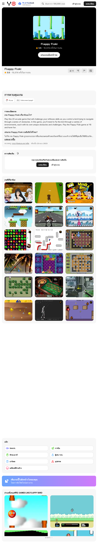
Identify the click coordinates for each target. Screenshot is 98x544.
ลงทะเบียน (90, 4)
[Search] (42, 3)
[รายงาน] (84, 70)
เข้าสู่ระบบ (76, 4)
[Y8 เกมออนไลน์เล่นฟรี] (11, 4)
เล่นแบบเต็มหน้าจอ (49, 55)
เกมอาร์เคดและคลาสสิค (20, 143)
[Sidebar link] (3, 3)
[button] (9, 139)
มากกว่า (48, 538)
